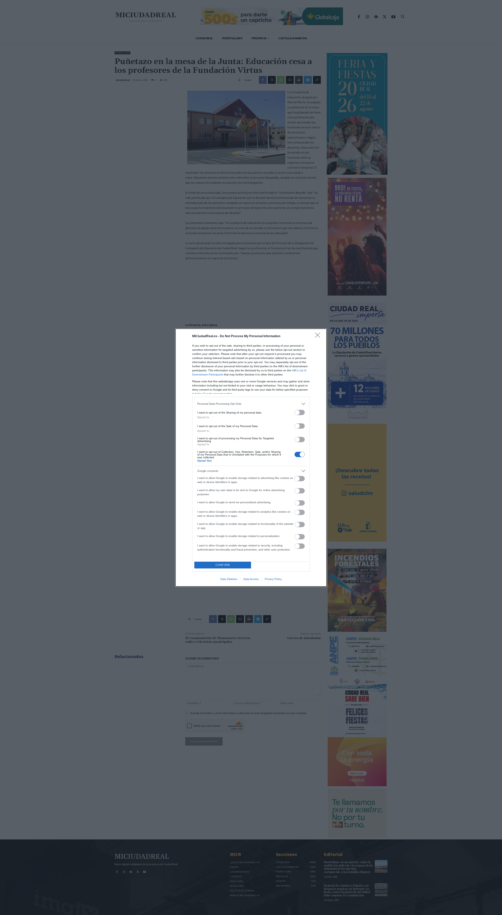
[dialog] (251, 457)
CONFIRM (223, 564)
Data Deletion (228, 579)
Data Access (251, 579)
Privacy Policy (273, 579)
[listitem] (251, 404)
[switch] (300, 412)
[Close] (319, 336)
